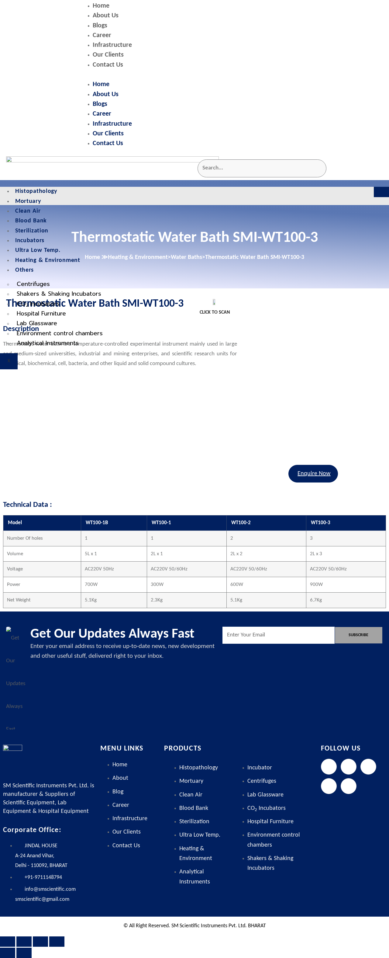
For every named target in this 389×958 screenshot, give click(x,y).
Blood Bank (31, 221)
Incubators (29, 241)
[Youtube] (348, 786)
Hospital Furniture (41, 313)
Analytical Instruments (48, 343)
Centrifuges (33, 284)
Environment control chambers (60, 333)
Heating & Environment (47, 260)
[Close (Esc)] (56, 941)
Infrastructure (112, 45)
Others (24, 270)
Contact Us (108, 64)
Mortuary (28, 201)
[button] (232, 75)
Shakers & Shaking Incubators (59, 293)
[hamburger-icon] (381, 192)
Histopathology (36, 191)
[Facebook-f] (329, 767)
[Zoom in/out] (7, 941)
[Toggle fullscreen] (24, 941)
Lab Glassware (37, 323)
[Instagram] (368, 767)
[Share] (40, 941)
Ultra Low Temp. (37, 250)
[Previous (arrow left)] (7, 953)
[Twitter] (348, 767)
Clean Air (27, 211)
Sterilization (31, 231)
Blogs (100, 25)
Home (101, 5)
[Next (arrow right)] (24, 953)
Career (102, 35)
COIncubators (38, 304)
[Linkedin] (329, 786)
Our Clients (108, 54)
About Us (106, 15)
